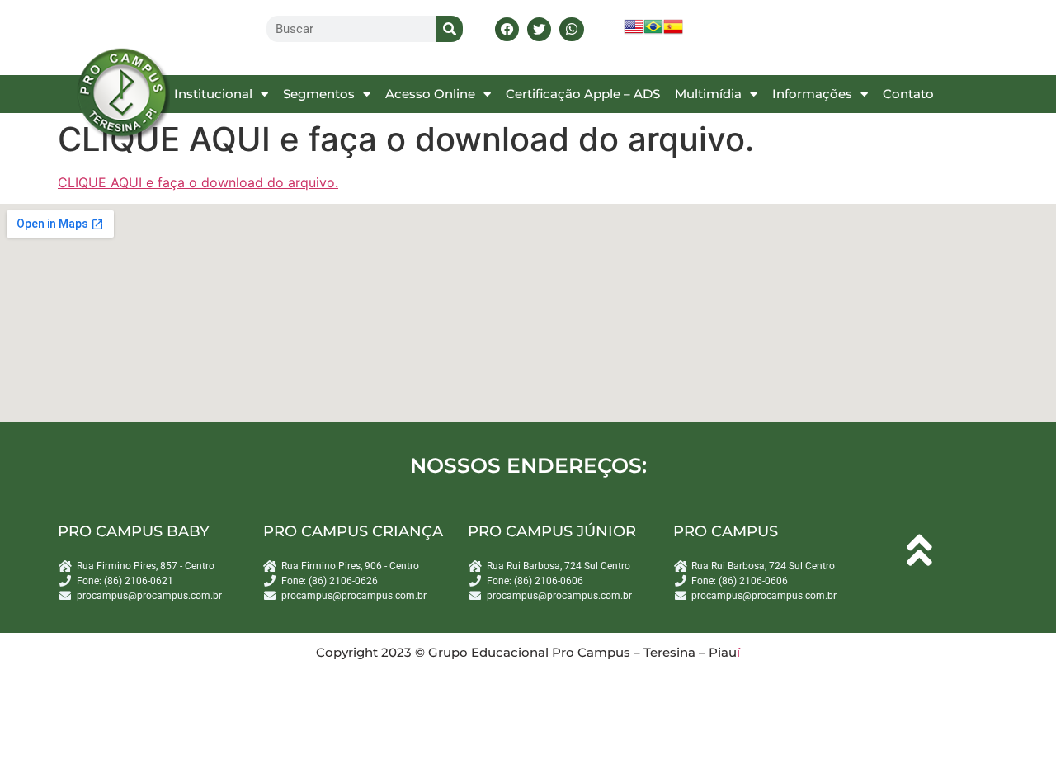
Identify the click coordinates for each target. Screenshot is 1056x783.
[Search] (449, 29)
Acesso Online (430, 93)
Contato (908, 93)
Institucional (213, 93)
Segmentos (319, 93)
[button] (507, 29)
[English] (634, 32)
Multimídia (708, 93)
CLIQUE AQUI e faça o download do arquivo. (198, 182)
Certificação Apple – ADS (583, 93)
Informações (812, 93)
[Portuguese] (653, 32)
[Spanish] (673, 32)
